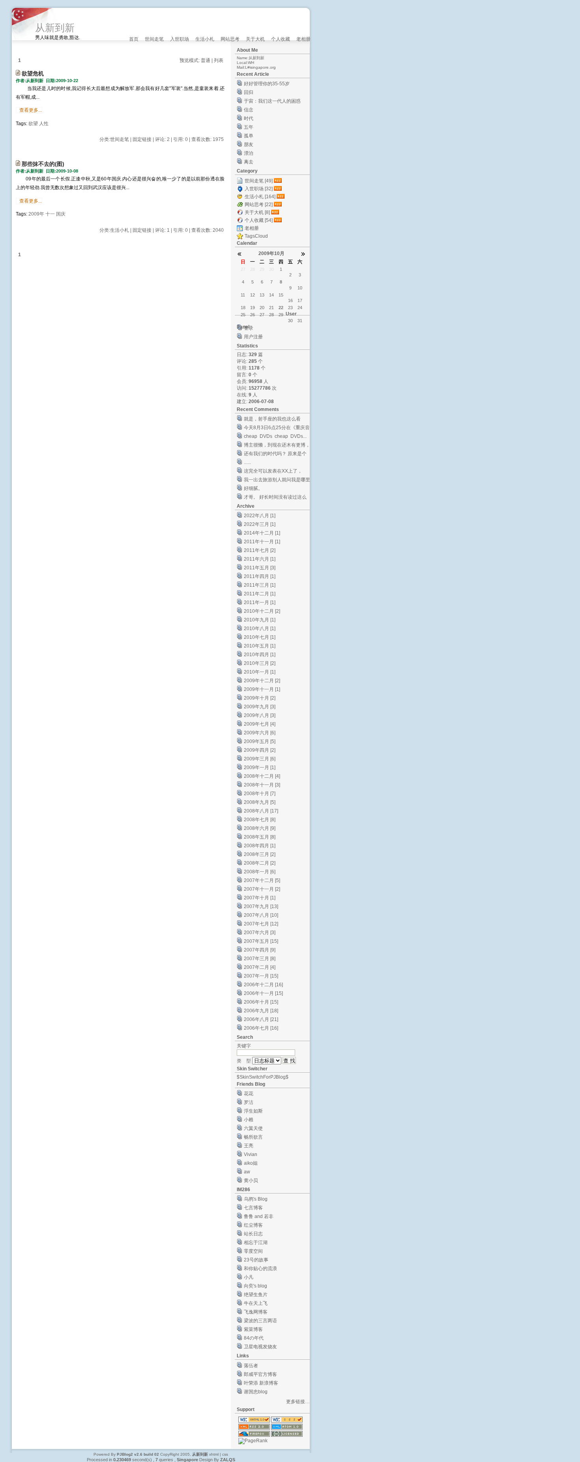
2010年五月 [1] (259, 646)
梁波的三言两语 (260, 1320)
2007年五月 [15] (261, 941)
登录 (248, 328)
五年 (248, 127)
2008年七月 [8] (259, 819)
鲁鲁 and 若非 (258, 1216)
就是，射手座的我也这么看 (272, 419)
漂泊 (248, 153)
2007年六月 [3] (259, 932)
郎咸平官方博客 (260, 1374)
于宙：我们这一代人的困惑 (272, 101)
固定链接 (142, 139)
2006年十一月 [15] (263, 993)
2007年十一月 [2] (262, 889)
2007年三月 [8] (259, 958)
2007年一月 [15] (261, 976)
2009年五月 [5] (259, 741)
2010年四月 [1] (259, 654)
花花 (248, 1093)
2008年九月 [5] (259, 802)
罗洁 (248, 1102)
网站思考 (230, 39)
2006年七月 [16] (261, 1028)
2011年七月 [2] (259, 550)
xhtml (214, 1454)
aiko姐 (251, 1163)
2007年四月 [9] (259, 950)
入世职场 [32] (259, 188)
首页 (133, 39)
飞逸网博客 (256, 1312)
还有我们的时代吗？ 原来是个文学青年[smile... (275, 454)
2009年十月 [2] (259, 698)
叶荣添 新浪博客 (261, 1383)
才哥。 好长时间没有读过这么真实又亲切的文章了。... (275, 498)
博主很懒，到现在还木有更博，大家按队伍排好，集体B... (277, 446)
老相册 (303, 39)
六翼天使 (253, 1128)
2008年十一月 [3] (262, 785)
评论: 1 (162, 230)
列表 (218, 60)
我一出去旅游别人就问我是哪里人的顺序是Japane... (277, 480)
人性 (44, 123)
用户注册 (253, 337)
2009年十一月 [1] (262, 689)
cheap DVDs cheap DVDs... (275, 436)
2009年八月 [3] (259, 715)
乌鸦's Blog (256, 1199)
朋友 (248, 144)
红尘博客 (253, 1225)
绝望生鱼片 (256, 1294)
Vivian (250, 1154)
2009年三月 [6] (259, 759)
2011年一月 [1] (259, 602)
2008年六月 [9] (259, 828)
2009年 (36, 214)
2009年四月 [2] (259, 750)
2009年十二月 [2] (262, 680)
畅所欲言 (253, 1137)
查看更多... (30, 110)
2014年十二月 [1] (262, 533)
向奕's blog (255, 1286)
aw (247, 1172)
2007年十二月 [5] (262, 880)
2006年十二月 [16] (263, 984)
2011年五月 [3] (259, 568)
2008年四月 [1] (259, 845)
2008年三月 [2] (259, 854)
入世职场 (179, 39)
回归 (248, 92)
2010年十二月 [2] (262, 611)
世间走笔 (154, 39)
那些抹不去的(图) (43, 164)
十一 (50, 214)
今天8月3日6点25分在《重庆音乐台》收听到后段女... (277, 428)
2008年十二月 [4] (262, 776)
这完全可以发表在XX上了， (273, 471)
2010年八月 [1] (259, 628)
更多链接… (298, 1401)
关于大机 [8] (257, 212)
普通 (205, 60)
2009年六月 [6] (259, 733)
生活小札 (204, 39)
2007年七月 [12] (261, 924)
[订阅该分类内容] (278, 181)
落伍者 (251, 1365)
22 (281, 307)
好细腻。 (253, 488)
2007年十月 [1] (259, 898)
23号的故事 (256, 1260)
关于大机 (255, 39)
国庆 (60, 214)
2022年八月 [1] (259, 515)
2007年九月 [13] (261, 906)
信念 (248, 110)
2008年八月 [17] (261, 811)
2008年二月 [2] (259, 863)
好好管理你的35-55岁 (267, 83)
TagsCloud (256, 236)
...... (247, 462)
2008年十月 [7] (259, 793)
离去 (248, 162)
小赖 (248, 1119)
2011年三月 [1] (259, 585)
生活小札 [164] (260, 196)
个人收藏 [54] (259, 220)
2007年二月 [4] (259, 967)
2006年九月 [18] (261, 1010)
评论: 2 (162, 139)
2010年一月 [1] (259, 672)
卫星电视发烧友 (260, 1346)
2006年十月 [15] (261, 1002)
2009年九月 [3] (259, 706)
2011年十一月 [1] (262, 541)
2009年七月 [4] (259, 724)
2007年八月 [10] (261, 915)
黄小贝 (251, 1180)
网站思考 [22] (259, 204)
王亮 (248, 1146)
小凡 (248, 1277)
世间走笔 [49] (259, 181)
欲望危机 (33, 73)
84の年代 (254, 1338)
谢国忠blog (256, 1391)
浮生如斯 (253, 1111)
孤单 (248, 136)
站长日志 (253, 1234)
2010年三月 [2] (259, 663)
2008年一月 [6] (259, 872)
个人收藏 (280, 39)
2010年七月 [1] (259, 637)
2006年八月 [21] (261, 1019)
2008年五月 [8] (259, 837)
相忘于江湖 (256, 1242)
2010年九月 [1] (259, 620)
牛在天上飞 (256, 1303)
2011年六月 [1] (259, 559)
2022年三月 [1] (259, 524)
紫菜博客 (253, 1329)
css (225, 1454)
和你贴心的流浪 (260, 1268)
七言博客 (253, 1208)
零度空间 (253, 1251)
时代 (248, 118)
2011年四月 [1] (259, 576)
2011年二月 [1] (259, 594)
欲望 (33, 123)
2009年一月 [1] (259, 767)
